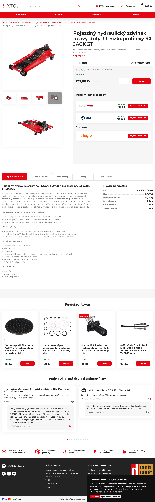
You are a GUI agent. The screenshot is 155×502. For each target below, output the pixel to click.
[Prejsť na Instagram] (9, 474)
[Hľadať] (79, 5)
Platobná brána (51, 484)
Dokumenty (62, 177)
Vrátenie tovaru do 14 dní (56, 477)
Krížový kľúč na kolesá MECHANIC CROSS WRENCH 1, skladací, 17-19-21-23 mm (134, 349)
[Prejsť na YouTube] (14, 474)
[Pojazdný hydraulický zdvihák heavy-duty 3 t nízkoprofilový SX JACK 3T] (31, 60)
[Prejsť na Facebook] (4, 474)
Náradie (58, 15)
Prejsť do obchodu (138, 106)
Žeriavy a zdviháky (58, 23)
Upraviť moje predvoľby (110, 497)
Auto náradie (26, 23)
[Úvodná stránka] (3, 22)
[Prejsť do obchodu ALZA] (86, 118)
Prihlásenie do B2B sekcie (99, 470)
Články (48, 487)
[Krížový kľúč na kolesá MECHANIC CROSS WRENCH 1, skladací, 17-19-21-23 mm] (135, 326)
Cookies (48, 480)
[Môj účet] (122, 5)
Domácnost (96, 15)
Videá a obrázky (40, 177)
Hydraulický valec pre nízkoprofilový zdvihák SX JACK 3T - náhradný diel (95, 349)
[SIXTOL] (11, 6)
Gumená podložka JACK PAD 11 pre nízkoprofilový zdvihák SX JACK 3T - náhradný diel (20, 349)
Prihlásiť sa (130, 6)
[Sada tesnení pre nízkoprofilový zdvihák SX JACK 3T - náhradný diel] (58, 326)
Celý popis (78, 55)
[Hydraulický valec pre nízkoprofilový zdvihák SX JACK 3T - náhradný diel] (96, 326)
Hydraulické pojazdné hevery (82, 23)
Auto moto (21, 15)
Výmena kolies (41, 23)
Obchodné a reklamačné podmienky (61, 473)
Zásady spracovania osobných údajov (61, 470)
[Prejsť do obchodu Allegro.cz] (86, 136)
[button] (150, 339)
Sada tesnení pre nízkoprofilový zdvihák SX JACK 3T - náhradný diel (56, 349)
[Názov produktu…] (54, 6)
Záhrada (135, 15)
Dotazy (83, 177)
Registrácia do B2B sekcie (99, 473)
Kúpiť (141, 81)
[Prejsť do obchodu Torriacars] (86, 106)
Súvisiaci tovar (105, 177)
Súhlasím (95, 497)
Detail (27, 363)
